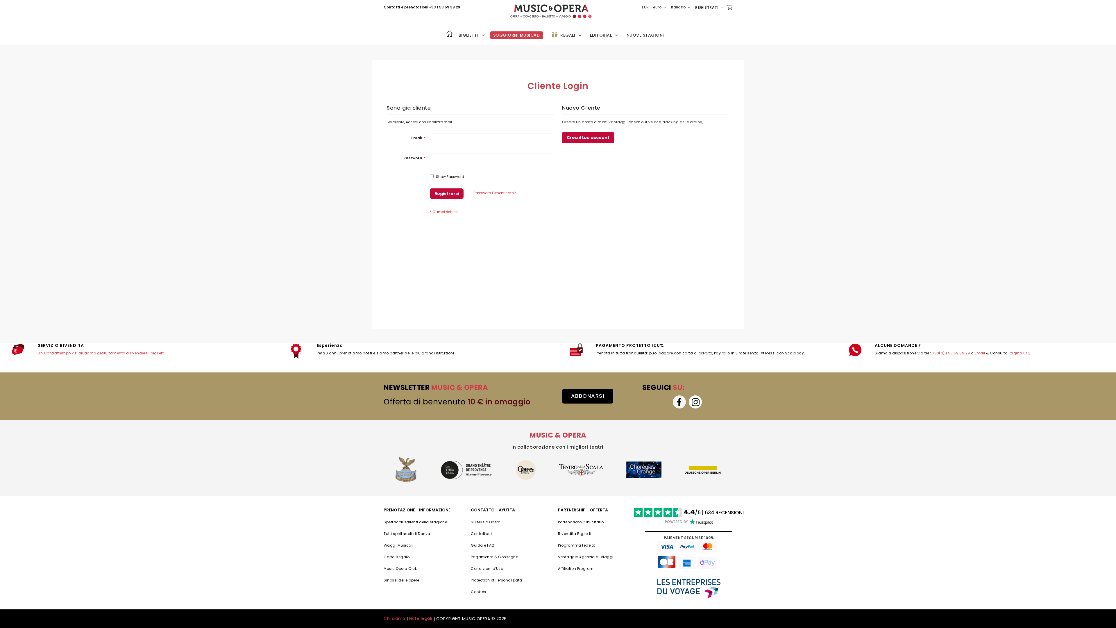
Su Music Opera (485, 522)
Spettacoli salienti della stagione (415, 522)
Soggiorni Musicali (516, 35)
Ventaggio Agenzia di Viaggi (586, 556)
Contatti (392, 7)
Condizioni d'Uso (487, 568)
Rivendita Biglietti (574, 533)
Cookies (478, 591)
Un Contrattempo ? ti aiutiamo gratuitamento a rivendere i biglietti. (102, 353)
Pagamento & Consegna (494, 556)
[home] (551, 11)
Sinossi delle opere (401, 580)
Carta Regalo (396, 556)
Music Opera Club (400, 568)
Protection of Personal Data (496, 580)
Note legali (420, 618)
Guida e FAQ (482, 545)
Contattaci (481, 533)
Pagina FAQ (1020, 353)
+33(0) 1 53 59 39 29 (951, 353)
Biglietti (469, 35)
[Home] (449, 34)
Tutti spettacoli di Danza (407, 533)
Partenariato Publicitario (581, 522)
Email (979, 353)
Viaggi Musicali (399, 545)
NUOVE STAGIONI (645, 35)
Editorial (601, 35)
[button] (655, 7)
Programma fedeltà (577, 545)
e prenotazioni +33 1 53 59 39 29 (430, 7)
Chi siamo (394, 618)
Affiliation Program (576, 568)
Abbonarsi (587, 395)
